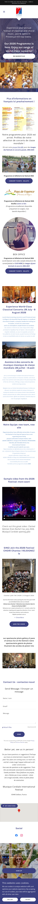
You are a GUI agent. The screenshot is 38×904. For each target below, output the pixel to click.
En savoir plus (19, 56)
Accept (28, 899)
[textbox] (19, 698)
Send (19, 734)
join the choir (19, 624)
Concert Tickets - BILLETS (19, 181)
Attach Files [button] (8, 727)
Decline (10, 899)
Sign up (19, 871)
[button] (4, 12)
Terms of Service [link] (20, 742)
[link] (19, 12)
